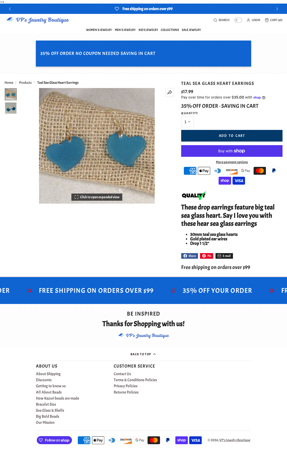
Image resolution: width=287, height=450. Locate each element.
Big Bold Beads (47, 417)
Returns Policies (126, 392)
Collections (170, 30)
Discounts (44, 380)
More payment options (232, 162)
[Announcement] (143, 9)
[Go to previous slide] (10, 9)
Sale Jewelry (191, 30)
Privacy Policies (125, 386)
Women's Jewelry (99, 30)
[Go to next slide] (277, 9)
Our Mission (45, 423)
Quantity (189, 113)
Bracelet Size (46, 405)
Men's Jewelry (125, 30)
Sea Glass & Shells (50, 411)
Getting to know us (51, 386)
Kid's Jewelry (148, 30)
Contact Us (122, 374)
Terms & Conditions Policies (135, 380)
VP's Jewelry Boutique (234, 440)
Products (25, 82)
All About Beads (49, 392)
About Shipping (48, 374)
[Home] (37, 20)
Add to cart (232, 135)
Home (8, 82)
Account (253, 20)
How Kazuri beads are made (57, 398)
